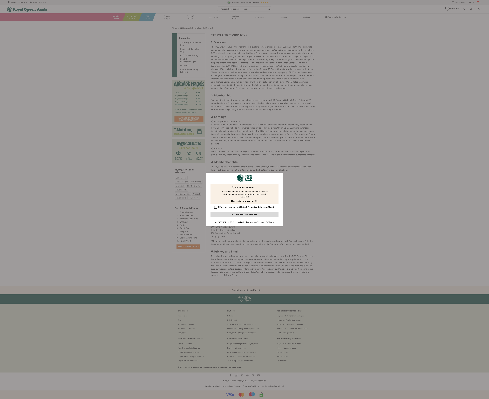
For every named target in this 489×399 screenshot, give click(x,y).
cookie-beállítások (238, 207)
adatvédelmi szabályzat (262, 207)
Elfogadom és (246, 207)
